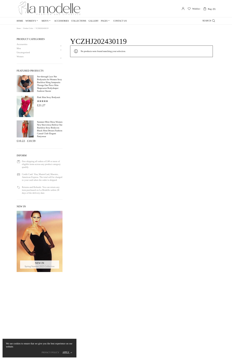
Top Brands (19, 333)
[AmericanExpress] (205, 355)
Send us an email (128, 340)
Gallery (93, 21)
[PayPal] (164, 355)
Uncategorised (23, 52)
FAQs (51, 325)
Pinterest (192, 326)
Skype (191, 339)
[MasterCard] (185, 355)
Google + (192, 317)
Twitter (191, 313)
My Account (88, 309)
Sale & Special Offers (24, 313)
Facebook (192, 309)
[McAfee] (214, 355)
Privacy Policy (89, 317)
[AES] (155, 355)
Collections (78, 21)
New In (17, 309)
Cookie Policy (89, 321)
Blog (51, 317)
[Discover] (194, 355)
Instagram (192, 322)
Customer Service (57, 313)
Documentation (56, 333)
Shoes (17, 325)
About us (53, 309)
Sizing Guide (55, 321)
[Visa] (175, 355)
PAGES (104, 21)
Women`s (18, 317)
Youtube (192, 330)
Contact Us (120, 21)
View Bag (87, 313)
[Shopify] (146, 355)
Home (20, 21)
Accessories (61, 21)
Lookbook (19, 337)
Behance (192, 334)
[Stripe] (135, 355)
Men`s (17, 321)
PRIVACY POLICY (50, 352)
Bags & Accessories (23, 329)
